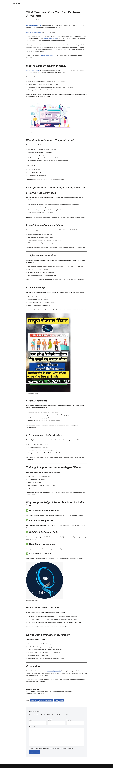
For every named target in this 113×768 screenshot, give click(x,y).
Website (68, 720)
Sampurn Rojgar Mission (33, 25)
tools (61, 700)
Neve (14, 766)
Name (31, 720)
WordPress (26, 766)
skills (56, 700)
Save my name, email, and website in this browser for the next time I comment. (52, 748)
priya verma (30, 19)
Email (50, 720)
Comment (32, 726)
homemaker (34, 700)
